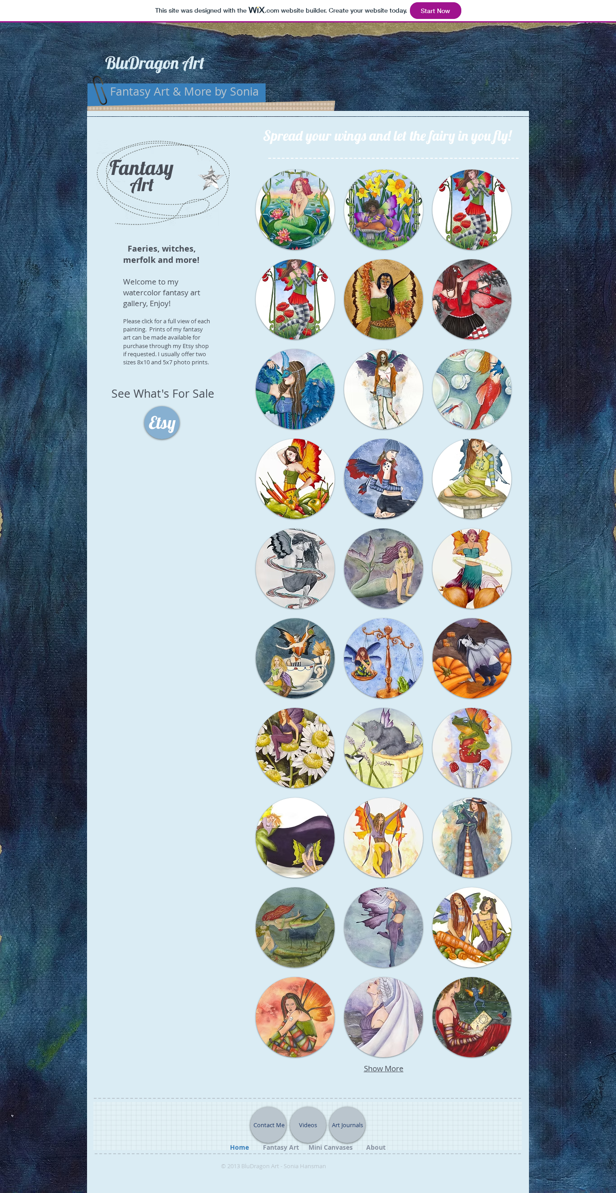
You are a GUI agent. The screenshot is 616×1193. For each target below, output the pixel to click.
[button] (295, 210)
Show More (384, 1068)
